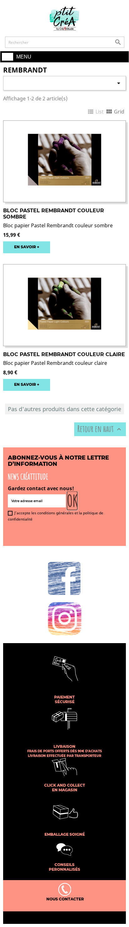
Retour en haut (100, 428)
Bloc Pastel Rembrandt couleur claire (64, 354)
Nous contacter (64, 899)
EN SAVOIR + (26, 246)
